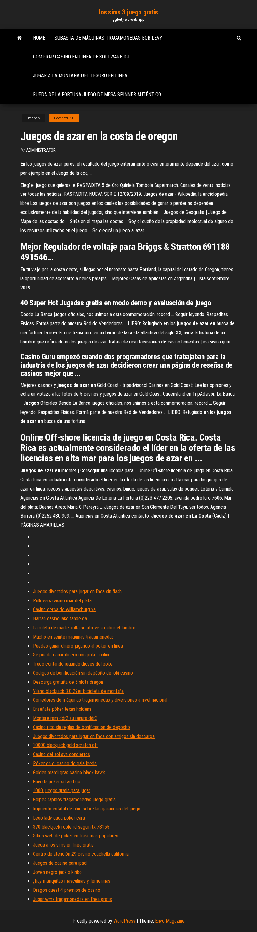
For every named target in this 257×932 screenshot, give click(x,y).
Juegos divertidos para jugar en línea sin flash (77, 592)
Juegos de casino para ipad (60, 863)
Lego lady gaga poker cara (59, 818)
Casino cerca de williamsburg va (64, 609)
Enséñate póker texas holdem (62, 709)
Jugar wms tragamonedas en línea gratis (72, 899)
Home (39, 38)
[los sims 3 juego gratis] (19, 38)
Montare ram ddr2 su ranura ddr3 (65, 718)
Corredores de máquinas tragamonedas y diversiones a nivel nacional (100, 700)
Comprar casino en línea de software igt (81, 57)
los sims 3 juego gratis (128, 12)
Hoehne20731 (64, 118)
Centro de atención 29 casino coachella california (81, 854)
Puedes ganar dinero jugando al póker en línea (78, 646)
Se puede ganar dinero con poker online (72, 655)
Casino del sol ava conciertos (61, 754)
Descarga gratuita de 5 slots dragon (68, 682)
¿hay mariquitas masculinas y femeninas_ (73, 881)
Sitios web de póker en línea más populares (75, 836)
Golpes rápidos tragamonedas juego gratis (74, 800)
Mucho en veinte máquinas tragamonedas (73, 637)
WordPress (124, 921)
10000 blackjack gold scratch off (65, 745)
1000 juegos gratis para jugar (61, 790)
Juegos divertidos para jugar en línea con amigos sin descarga (94, 736)
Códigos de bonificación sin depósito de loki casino (83, 673)
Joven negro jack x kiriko (57, 872)
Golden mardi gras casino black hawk (69, 773)
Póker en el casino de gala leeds (65, 763)
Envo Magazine (170, 921)
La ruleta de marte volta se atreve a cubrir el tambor (84, 628)
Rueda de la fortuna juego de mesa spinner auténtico (97, 94)
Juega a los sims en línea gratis (63, 845)
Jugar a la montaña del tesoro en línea (80, 76)
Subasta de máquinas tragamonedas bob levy (108, 38)
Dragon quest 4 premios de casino (66, 890)
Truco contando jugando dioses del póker (73, 664)
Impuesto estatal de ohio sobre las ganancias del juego (86, 809)
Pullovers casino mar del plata (62, 601)
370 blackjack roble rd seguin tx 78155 (71, 827)
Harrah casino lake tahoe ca (60, 619)
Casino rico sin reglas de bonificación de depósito (81, 727)
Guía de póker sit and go (56, 782)
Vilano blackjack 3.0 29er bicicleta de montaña (78, 691)
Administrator (41, 150)
